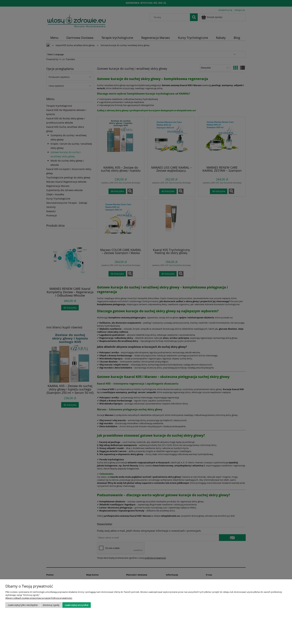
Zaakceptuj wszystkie (77, 605)
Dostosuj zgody (51, 605)
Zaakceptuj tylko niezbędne (23, 605)
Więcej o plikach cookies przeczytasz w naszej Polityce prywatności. (38, 598)
